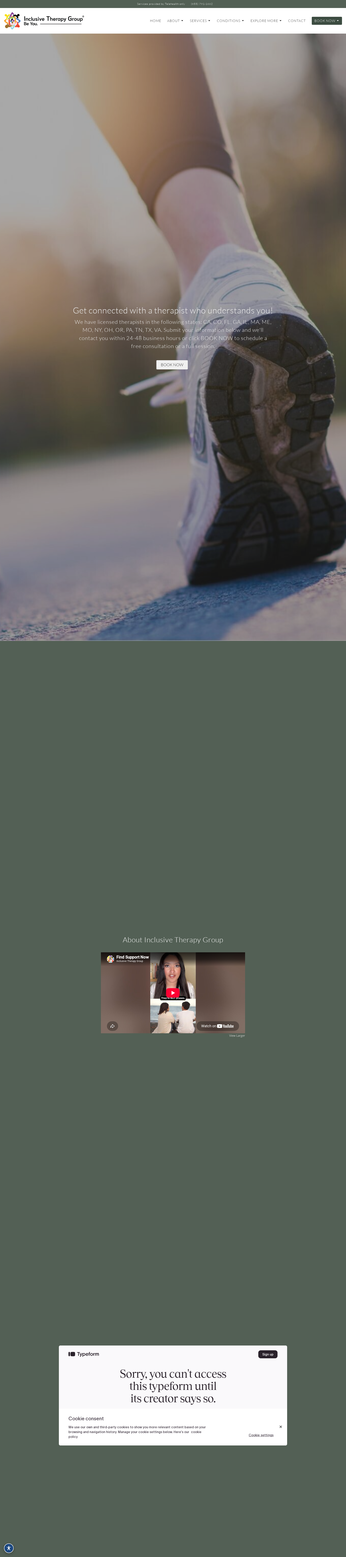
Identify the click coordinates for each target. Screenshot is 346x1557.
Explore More (264, 21)
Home (155, 21)
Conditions (228, 21)
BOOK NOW (172, 364)
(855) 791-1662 (202, 3)
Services (198, 21)
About (173, 21)
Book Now (324, 21)
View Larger (237, 1035)
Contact (297, 21)
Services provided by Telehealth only (161, 3)
